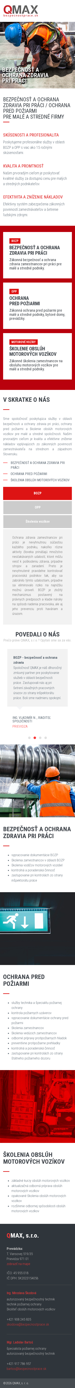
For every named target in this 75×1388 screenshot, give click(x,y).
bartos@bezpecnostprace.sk (26, 1369)
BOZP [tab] (37, 493)
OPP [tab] (38, 507)
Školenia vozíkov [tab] (38, 521)
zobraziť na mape (18, 1264)
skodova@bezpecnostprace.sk (28, 1324)
